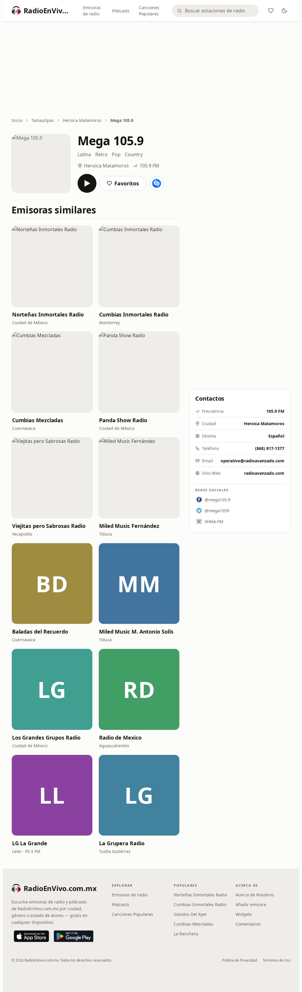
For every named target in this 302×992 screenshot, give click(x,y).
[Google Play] (73, 936)
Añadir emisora (251, 904)
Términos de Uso (276, 960)
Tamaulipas (42, 120)
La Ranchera (186, 933)
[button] (52, 266)
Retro (101, 154)
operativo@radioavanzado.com (252, 461)
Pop (116, 154)
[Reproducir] (87, 183)
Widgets (244, 914)
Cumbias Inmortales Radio (133, 314)
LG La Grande (29, 843)
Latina (84, 154)
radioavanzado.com (264, 473)
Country (134, 154)
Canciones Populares (149, 11)
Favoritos (126, 183)
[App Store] (31, 936)
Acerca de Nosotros (255, 895)
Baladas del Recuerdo (40, 631)
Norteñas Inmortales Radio (48, 314)
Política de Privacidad (239, 960)
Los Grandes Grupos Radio (46, 737)
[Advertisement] (151, 70)
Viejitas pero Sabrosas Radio (49, 525)
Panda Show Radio (123, 420)
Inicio (17, 120)
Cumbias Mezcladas (37, 420)
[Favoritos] (271, 10)
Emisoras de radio (92, 11)
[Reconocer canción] (156, 183)
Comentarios (248, 924)
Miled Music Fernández (129, 525)
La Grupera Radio (122, 843)
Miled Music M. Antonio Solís (136, 631)
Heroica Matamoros (82, 120)
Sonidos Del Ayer (190, 914)
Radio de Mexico (120, 737)
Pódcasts (120, 11)
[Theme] (284, 10)
